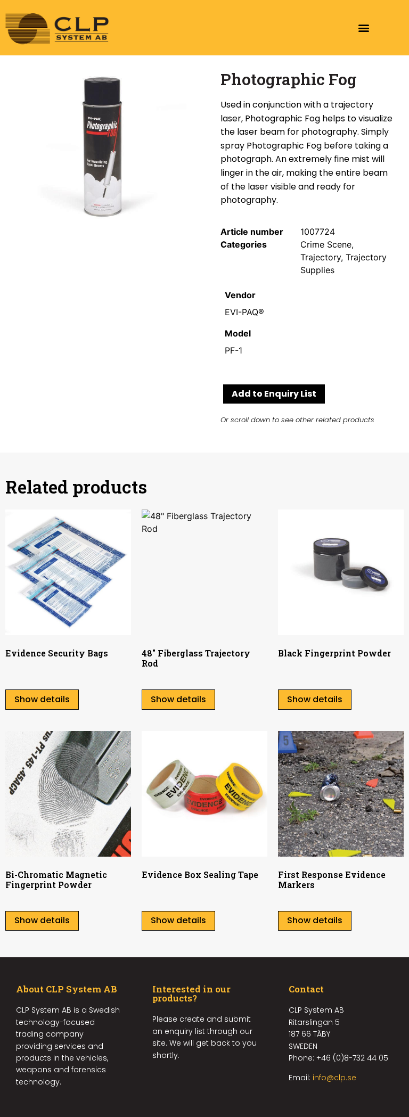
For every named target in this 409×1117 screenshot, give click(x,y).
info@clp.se (334, 1077)
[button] (364, 28)
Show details (42, 699)
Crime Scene (325, 244)
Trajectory (320, 257)
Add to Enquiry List (274, 394)
